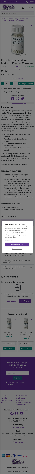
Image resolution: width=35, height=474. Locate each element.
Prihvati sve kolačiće (17, 244)
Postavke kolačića (17, 249)
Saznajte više (9, 240)
